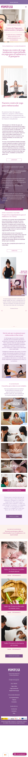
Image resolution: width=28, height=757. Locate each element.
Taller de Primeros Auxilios (14, 569)
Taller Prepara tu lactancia (14, 643)
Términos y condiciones (17, 721)
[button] (26, 7)
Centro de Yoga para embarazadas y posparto (14, 29)
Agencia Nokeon (21, 723)
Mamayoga (5, 721)
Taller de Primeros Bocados (14, 606)
